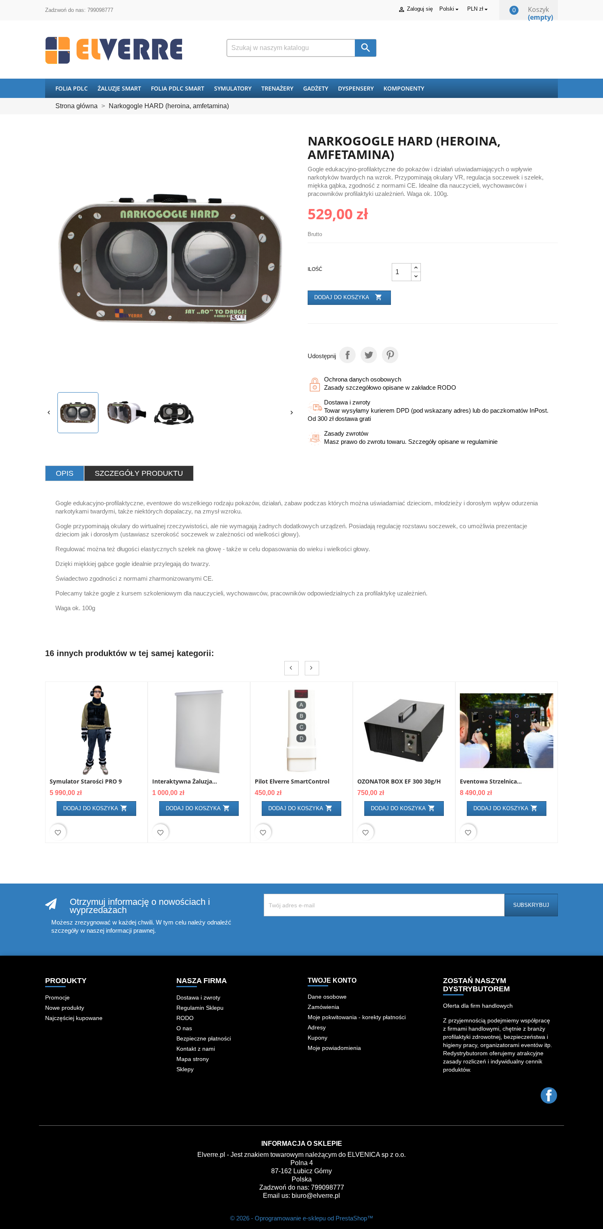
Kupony (317, 1037)
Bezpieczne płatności (203, 1038)
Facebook (549, 1095)
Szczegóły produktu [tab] (139, 473)
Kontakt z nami (195, 1048)
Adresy (317, 1027)
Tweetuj (369, 355)
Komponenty (404, 88)
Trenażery (277, 88)
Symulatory (232, 88)
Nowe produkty (64, 1007)
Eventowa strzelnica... (491, 781)
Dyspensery (356, 88)
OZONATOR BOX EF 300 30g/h (399, 781)
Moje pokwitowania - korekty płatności (357, 1017)
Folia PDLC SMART (177, 88)
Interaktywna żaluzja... (184, 781)
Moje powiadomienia (334, 1048)
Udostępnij (347, 355)
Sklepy (185, 1069)
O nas (184, 1028)
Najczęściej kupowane (74, 1018)
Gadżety (315, 88)
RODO (185, 1018)
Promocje (57, 997)
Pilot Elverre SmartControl (292, 781)
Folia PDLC (71, 88)
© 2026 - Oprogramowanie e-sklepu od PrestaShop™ (301, 1218)
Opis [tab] (64, 473)
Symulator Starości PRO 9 (86, 781)
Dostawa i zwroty (198, 997)
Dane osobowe (327, 996)
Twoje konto (332, 980)
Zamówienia (323, 1007)
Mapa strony (192, 1059)
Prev (291, 668)
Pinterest (390, 355)
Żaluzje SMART (119, 88)
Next (312, 668)
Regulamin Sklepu (200, 1007)
